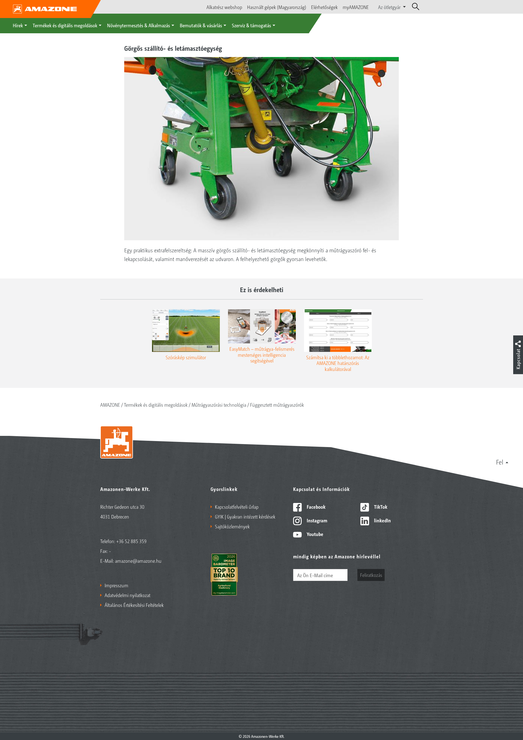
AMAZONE (110, 404)
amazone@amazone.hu (138, 560)
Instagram (316, 520)
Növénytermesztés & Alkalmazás (138, 25)
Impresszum (116, 585)
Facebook (316, 506)
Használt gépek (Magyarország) (276, 6)
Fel (499, 462)
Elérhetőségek (324, 6)
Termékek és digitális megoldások (65, 25)
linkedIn (382, 520)
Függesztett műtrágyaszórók (277, 404)
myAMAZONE (356, 6)
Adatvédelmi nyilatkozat (127, 594)
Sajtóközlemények (232, 526)
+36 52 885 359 (131, 540)
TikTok (380, 506)
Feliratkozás (371, 574)
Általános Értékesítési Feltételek (134, 604)
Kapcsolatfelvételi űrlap (237, 506)
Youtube (314, 533)
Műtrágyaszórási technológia (218, 404)
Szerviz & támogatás (251, 25)
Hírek (18, 25)
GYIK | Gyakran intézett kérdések (245, 516)
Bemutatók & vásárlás (201, 25)
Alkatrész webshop (224, 6)
